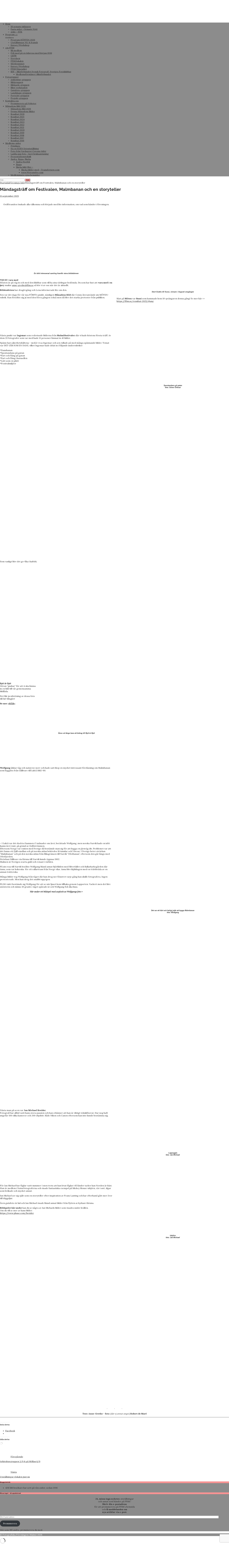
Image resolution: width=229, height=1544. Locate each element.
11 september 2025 (9, 196)
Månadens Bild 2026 (15, 106)
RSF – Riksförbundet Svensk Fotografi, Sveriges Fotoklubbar (41, 71)
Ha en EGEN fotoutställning (25, 148)
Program (11, 35)
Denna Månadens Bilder (23, 111)
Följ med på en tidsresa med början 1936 (31, 53)
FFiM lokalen (17, 61)
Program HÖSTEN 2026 (23, 39)
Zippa (19, 164)
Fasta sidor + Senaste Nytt (24, 29)
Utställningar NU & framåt (24, 42)
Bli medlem (16, 50)
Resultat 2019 (17, 132)
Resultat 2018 (17, 135)
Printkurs (15, 146)
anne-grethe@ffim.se (23, 285)
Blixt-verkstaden (19, 87)
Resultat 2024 (18, 119)
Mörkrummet (17, 63)
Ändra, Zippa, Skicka (21, 159)
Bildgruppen (17, 82)
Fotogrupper (12, 77)
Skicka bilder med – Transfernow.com (40, 169)
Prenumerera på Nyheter (23, 103)
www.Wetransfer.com (32, 172)
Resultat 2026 (17, 114)
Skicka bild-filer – (24, 167)
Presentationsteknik (21, 156)
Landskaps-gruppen (21, 93)
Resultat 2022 (17, 124)
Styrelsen (15, 58)
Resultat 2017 (17, 138)
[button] (2, 547)
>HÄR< (11, 703)
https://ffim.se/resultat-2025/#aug (135, 301)
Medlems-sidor (13, 143)
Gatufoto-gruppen (20, 90)
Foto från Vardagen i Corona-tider (28, 151)
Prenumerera (10, 1523)
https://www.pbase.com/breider (17, 1213)
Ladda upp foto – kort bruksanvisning (30, 154)
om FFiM (9, 47)
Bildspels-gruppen (20, 85)
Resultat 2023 (17, 122)
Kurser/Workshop (20, 45)
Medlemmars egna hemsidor (25, 175)
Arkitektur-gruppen (21, 79)
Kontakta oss (12, 100)
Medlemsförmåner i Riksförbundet (33, 74)
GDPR (13, 55)
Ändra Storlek (23, 161)
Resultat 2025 (17, 116)
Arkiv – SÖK (16, 32)
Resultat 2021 (17, 127)
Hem (7, 24)
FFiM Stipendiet (19, 69)
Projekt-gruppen (19, 98)
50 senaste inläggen (21, 26)
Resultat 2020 (18, 130)
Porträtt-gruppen (20, 95)
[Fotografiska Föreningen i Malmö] (99, 19)
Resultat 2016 (17, 140)
